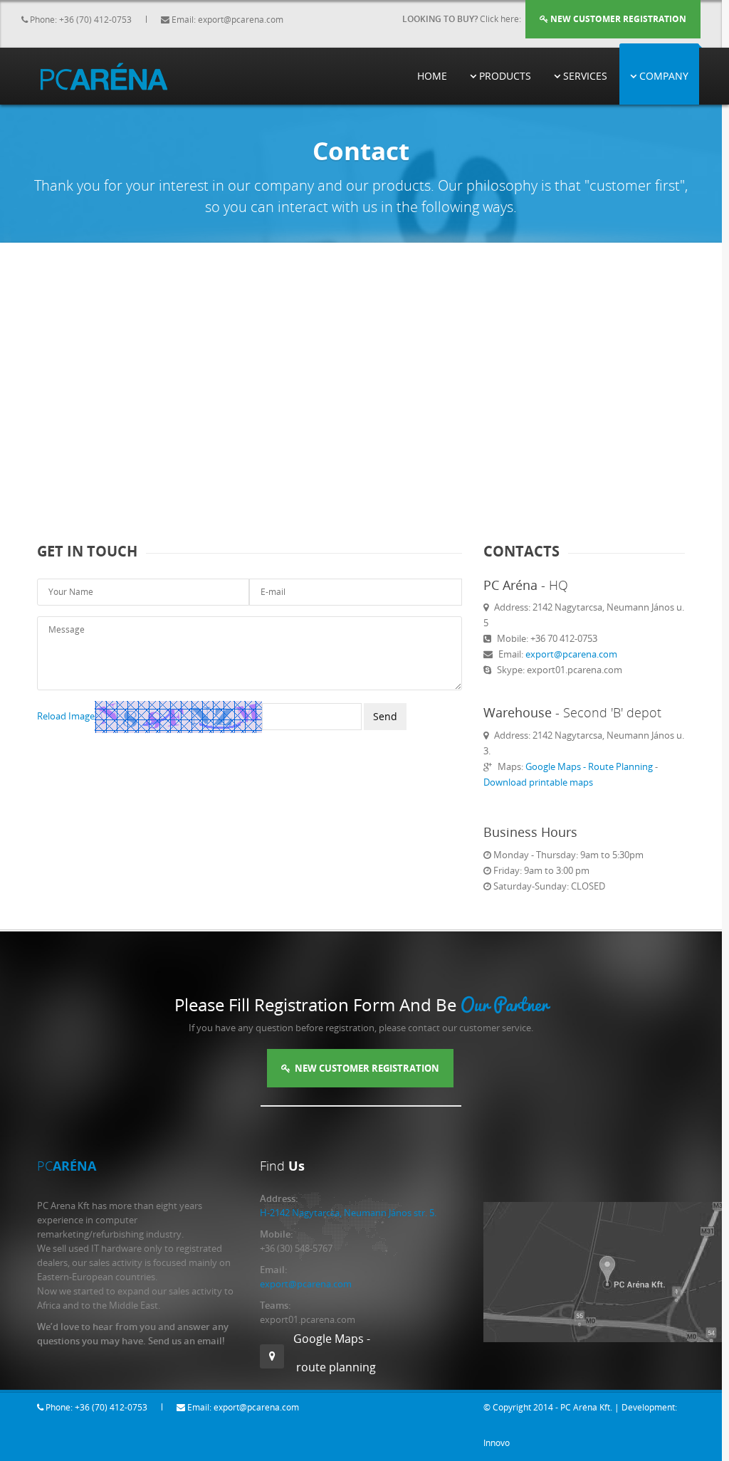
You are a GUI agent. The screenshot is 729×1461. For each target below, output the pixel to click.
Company (662, 76)
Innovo (496, 1443)
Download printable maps (538, 782)
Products (503, 76)
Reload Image (66, 716)
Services (583, 76)
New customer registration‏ (364, 1068)
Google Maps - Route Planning (589, 766)
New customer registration (617, 19)
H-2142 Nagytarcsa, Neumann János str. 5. (348, 1212)
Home (432, 76)
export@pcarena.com (240, 20)
